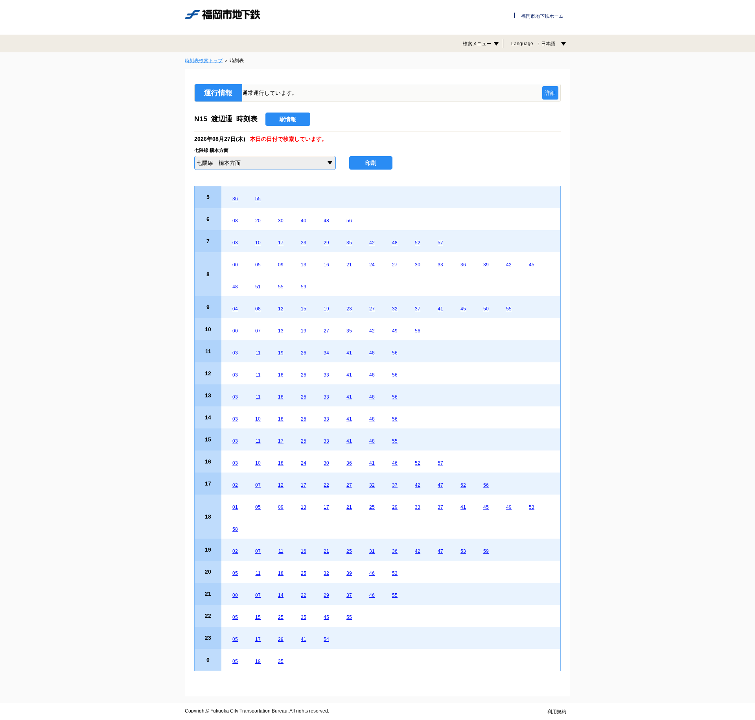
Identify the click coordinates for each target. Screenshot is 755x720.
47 (440, 485)
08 (235, 220)
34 (326, 353)
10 (258, 243)
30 (281, 220)
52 (417, 243)
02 (235, 485)
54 (326, 639)
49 (395, 331)
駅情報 (288, 119)
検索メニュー (477, 43)
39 (486, 265)
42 (372, 243)
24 (372, 265)
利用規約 (556, 711)
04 (235, 309)
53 (531, 507)
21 (349, 265)
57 (440, 243)
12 (281, 309)
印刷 (370, 163)
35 (349, 243)
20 (258, 220)
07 (258, 331)
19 (326, 309)
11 (258, 353)
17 (281, 243)
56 (349, 220)
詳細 (550, 93)
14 (281, 595)
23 (303, 243)
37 (417, 309)
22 (326, 485)
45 (531, 265)
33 (440, 265)
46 (395, 463)
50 (486, 309)
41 (440, 309)
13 (303, 265)
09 (281, 265)
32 (395, 309)
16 (326, 265)
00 (235, 265)
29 (326, 243)
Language (533, 43)
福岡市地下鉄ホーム (542, 16)
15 (303, 309)
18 (281, 375)
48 (326, 220)
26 (303, 353)
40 (303, 220)
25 (303, 441)
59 (303, 287)
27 (395, 265)
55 (258, 198)
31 (372, 551)
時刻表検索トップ (204, 60)
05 (258, 265)
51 (258, 287)
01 (235, 507)
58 (235, 529)
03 (235, 243)
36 (235, 198)
